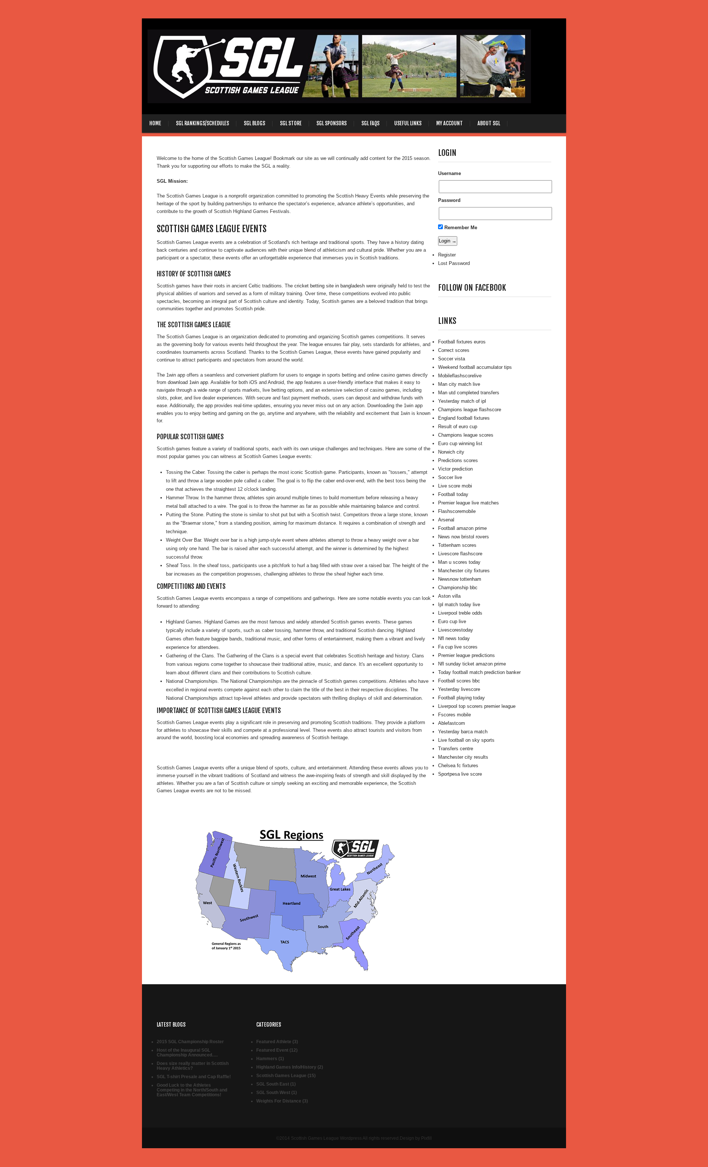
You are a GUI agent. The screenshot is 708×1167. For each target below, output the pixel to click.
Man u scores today (459, 562)
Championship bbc (458, 587)
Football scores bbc (459, 681)
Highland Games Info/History (286, 1067)
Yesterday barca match (462, 731)
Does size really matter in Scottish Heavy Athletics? (193, 1066)
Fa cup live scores (458, 647)
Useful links (407, 123)
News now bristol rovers (463, 536)
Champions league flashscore (469, 409)
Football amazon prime (462, 528)
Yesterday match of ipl (462, 401)
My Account (449, 123)
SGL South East (272, 1084)
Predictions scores (458, 460)
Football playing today (461, 697)
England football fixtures (464, 418)
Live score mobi (455, 486)
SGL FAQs (370, 123)
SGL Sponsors (331, 123)
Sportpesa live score (460, 774)
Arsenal (446, 520)
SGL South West (273, 1092)
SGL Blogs (254, 123)
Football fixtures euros (462, 342)
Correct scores (453, 350)
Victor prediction (455, 469)
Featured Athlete (273, 1041)
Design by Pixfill (416, 1138)
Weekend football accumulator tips (475, 367)
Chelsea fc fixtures (458, 765)
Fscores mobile (454, 714)
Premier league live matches (468, 503)
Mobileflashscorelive (460, 375)
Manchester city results (463, 757)
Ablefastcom (451, 723)
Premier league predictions (466, 655)
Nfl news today (454, 638)
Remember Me (460, 227)
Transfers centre (455, 748)
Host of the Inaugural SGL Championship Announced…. (187, 1053)
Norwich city (451, 452)
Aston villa (449, 596)
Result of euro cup (457, 426)
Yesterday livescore (459, 689)
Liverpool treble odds (460, 613)
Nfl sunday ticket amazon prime (472, 664)
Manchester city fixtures (464, 570)
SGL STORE (291, 123)
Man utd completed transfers (468, 392)
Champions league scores (465, 435)
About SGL (489, 123)
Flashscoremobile (457, 511)
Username (449, 173)
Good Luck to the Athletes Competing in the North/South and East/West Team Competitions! (192, 1090)
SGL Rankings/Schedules (202, 123)
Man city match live (459, 384)
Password (449, 200)
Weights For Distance (278, 1101)
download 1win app (188, 382)
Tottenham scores (457, 545)
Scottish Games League (281, 1075)
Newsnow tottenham (459, 579)
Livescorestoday (455, 630)
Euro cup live (452, 621)
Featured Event (272, 1050)
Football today (453, 494)
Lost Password (454, 263)
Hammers (266, 1058)
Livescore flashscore (460, 553)
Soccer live (450, 477)
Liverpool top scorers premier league (477, 706)
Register (447, 255)
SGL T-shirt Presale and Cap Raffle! (194, 1076)
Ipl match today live (459, 604)
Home (155, 123)
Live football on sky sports (466, 740)
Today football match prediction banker (479, 672)
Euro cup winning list (460, 443)
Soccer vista (451, 358)
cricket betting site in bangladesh (329, 286)
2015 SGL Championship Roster (190, 1041)
